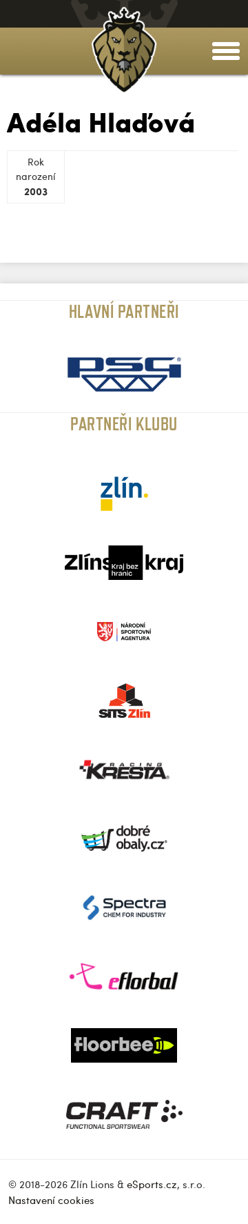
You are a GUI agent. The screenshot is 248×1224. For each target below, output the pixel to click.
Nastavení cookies (51, 1200)
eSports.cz (152, 1184)
